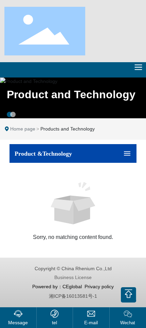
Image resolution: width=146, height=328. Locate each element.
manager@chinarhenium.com (91, 323)
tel (54, 322)
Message (18, 322)
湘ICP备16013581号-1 (73, 296)
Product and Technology (71, 94)
